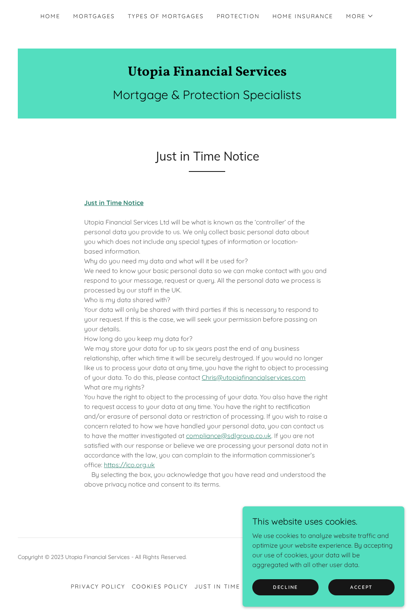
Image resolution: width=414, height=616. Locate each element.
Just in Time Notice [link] (230, 586)
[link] (207, 73)
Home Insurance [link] (302, 16)
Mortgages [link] (94, 16)
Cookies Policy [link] (160, 586)
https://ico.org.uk (129, 465)
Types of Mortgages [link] (166, 16)
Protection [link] (238, 16)
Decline (285, 587)
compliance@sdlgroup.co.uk (228, 436)
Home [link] (50, 16)
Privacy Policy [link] (98, 586)
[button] (360, 16)
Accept (361, 587)
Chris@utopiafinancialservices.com (254, 377)
